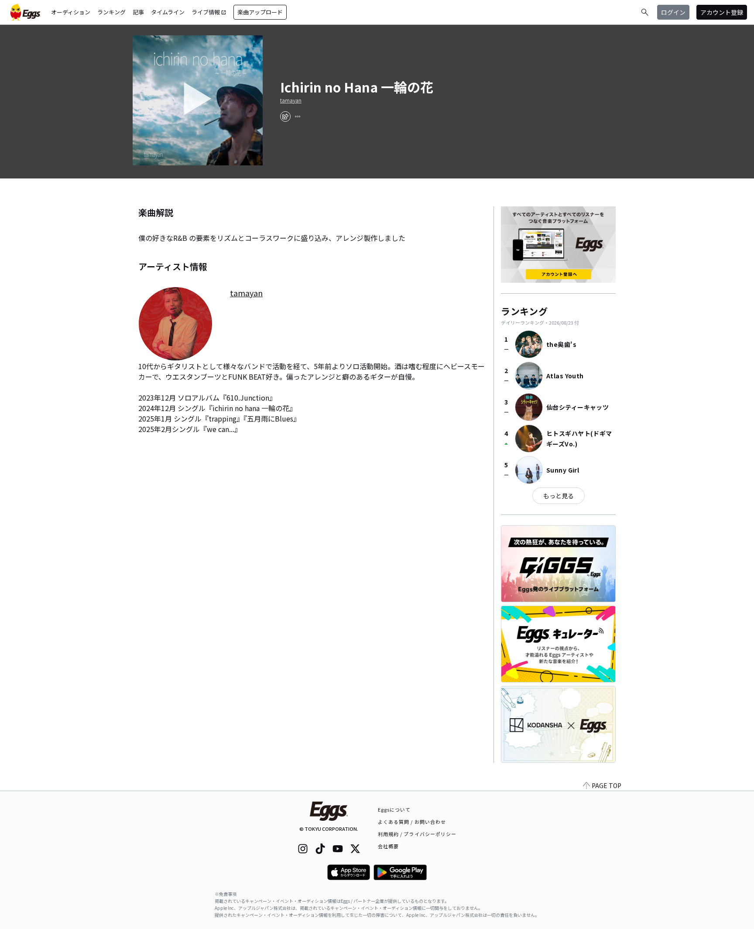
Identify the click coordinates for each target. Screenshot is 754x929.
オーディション (70, 12)
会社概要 (388, 846)
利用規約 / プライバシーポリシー (417, 833)
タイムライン (168, 12)
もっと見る (558, 495)
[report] (297, 116)
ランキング (111, 12)
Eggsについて (394, 809)
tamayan (291, 100)
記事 (138, 12)
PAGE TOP (606, 785)
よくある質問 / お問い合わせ (412, 821)
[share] (285, 116)
